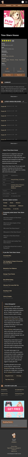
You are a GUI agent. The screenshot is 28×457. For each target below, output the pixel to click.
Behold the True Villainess (10, 268)
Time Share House (9, 379)
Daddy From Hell (4, 393)
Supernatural (22, 59)
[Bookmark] (20, 69)
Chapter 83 (3, 115)
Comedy (3, 59)
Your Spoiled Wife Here (19, 389)
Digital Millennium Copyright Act (14, 448)
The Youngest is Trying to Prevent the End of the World (13, 262)
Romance (8, 5)
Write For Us (14, 451)
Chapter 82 (3, 120)
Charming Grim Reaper (19, 393)
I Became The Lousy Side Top (11, 285)
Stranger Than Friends (9, 274)
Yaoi (14, 5)
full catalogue (9, 329)
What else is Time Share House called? (11, 236)
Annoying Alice (7, 255)
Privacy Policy (14, 446)
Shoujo (16, 59)
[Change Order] (23, 101)
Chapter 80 (3, 130)
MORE (19, 5)
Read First (8, 74)
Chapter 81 (3, 125)
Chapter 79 (3, 134)
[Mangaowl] (2, 1)
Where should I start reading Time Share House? (12, 242)
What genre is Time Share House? (12, 232)
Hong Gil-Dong (5, 56)
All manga (18, 375)
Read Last (19, 74)
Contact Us (14, 449)
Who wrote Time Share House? (11, 228)
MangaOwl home (9, 375)
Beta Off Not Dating (8, 279)
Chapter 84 (3, 111)
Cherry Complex (7, 296)
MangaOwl (6, 306)
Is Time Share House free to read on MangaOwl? (12, 247)
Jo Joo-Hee (11, 56)
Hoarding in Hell (7, 290)
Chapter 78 (3, 139)
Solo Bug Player (4, 389)
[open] (26, 2)
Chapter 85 (3, 106)
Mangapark (14, 442)
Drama (7, 59)
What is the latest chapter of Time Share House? (12, 223)
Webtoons (4, 61)
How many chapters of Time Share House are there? (12, 218)
